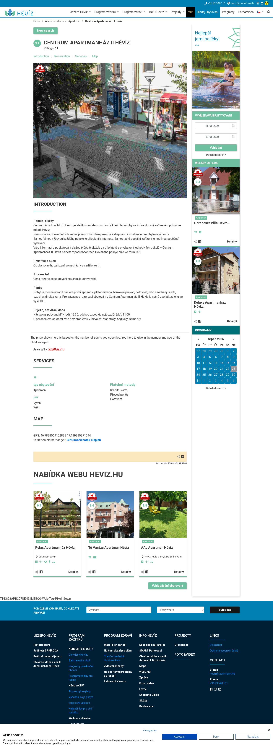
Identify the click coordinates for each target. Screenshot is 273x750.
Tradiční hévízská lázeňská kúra (114, 658)
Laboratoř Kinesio (115, 681)
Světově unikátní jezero (47, 656)
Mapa (142, 666)
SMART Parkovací (150, 650)
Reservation (62, 56)
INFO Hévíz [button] (157, 12)
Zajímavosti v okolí (79, 660)
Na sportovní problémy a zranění (118, 673)
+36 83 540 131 (219, 683)
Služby (143, 700)
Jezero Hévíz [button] (79, 12)
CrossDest (181, 644)
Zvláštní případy (114, 666)
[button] (260, 12)
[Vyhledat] (267, 12)
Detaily (72, 571)
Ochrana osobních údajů (224, 650)
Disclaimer (216, 644)
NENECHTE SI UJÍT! (81, 648)
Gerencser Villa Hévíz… (212, 223)
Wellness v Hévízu (80, 718)
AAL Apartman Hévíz (157, 547)
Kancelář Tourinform (152, 644)
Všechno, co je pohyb (81, 697)
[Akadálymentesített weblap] (267, 3)
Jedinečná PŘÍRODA (45, 650)
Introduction (41, 56)
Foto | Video (146, 683)
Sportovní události (79, 702)
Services (81, 56)
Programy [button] (228, 12)
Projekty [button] (176, 12)
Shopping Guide (149, 694)
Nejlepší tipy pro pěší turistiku (80, 710)
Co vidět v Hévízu (78, 654)
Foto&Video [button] (246, 12)
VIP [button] (190, 12)
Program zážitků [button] (105, 12)
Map (95, 56)
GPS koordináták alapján (84, 440)
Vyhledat (216, 147)
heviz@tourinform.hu (222, 673)
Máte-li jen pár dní (115, 644)
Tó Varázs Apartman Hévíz (108, 547)
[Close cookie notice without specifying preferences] (268, 730)
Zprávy (143, 677)
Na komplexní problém (118, 650)
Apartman (42, 541)
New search (45, 30)
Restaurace (146, 706)
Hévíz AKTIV (76, 685)
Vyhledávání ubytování (167, 585)
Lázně (143, 689)
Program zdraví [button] (132, 12)
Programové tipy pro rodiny (81, 677)
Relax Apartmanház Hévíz (55, 547)
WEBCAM (145, 671)
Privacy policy (150, 730)
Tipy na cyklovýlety (80, 691)
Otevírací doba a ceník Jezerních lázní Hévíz (47, 664)
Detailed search (215, 154)
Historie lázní (41, 644)
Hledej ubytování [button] (207, 12)
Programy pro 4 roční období (81, 668)
